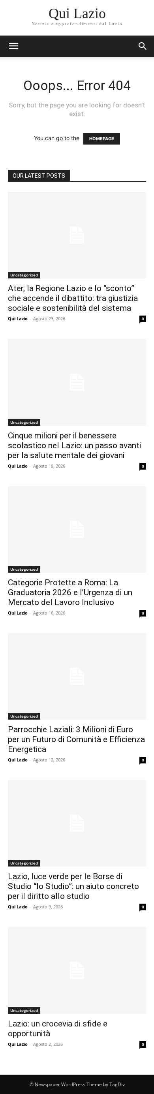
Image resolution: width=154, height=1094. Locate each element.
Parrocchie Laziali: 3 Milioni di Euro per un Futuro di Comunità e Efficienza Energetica (76, 739)
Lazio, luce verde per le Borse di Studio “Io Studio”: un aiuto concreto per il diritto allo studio (73, 886)
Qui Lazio (18, 318)
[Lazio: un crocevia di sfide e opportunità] (77, 970)
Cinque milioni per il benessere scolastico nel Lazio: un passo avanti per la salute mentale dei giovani (74, 445)
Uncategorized (24, 275)
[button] (143, 46)
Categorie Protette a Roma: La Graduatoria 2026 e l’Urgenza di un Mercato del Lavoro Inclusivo (70, 592)
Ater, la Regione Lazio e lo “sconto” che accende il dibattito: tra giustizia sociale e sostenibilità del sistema (73, 298)
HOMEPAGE (101, 138)
